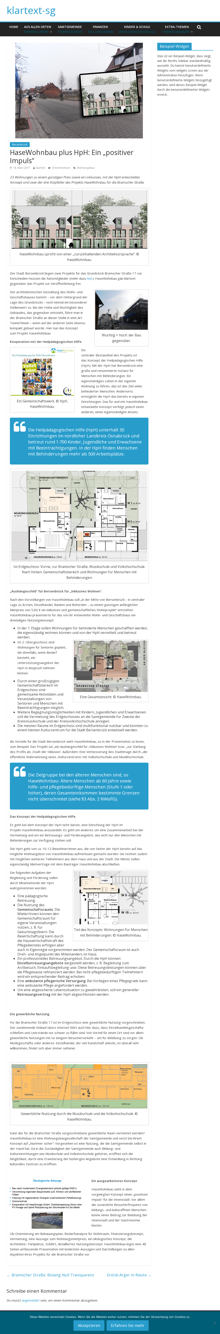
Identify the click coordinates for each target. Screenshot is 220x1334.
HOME (13, 27)
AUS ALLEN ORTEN (37, 29)
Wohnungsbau (86, 168)
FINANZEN (100, 29)
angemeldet (31, 1300)
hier (90, 278)
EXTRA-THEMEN (175, 29)
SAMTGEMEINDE (69, 29)
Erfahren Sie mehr (127, 1325)
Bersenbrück (20, 144)
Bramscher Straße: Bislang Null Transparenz (50, 1274)
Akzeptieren (89, 1325)
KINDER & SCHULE (137, 29)
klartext (40, 168)
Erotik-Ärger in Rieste (129, 1274)
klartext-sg (31, 10)
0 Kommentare (61, 168)
